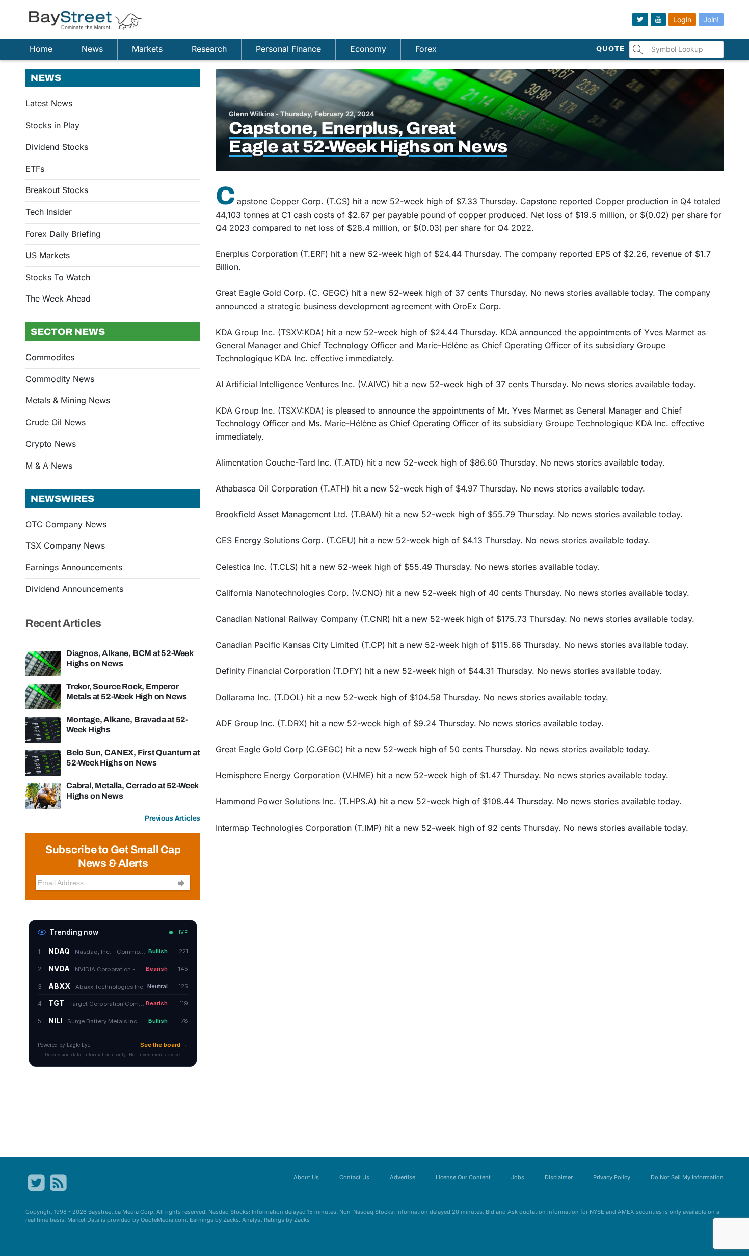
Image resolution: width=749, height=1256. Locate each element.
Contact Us (354, 1177)
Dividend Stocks (56, 147)
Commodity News (59, 379)
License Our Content (463, 1177)
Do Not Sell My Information (687, 1177)
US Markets (47, 255)
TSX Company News (65, 545)
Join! (711, 19)
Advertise (402, 1177)
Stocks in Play (52, 125)
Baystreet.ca (104, 1211)
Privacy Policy (611, 1177)
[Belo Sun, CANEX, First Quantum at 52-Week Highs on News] (43, 762)
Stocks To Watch (57, 277)
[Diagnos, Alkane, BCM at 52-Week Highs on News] (43, 663)
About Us (306, 1177)
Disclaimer (559, 1177)
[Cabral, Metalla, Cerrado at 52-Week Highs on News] (43, 795)
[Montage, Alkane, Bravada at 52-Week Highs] (43, 729)
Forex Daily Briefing (63, 234)
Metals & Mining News (67, 400)
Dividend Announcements (74, 589)
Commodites (49, 357)
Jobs (517, 1177)
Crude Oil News (55, 422)
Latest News (48, 103)
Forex (426, 49)
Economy (368, 49)
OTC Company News (65, 524)
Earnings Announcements (73, 567)
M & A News (48, 465)
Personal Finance (288, 49)
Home (41, 49)
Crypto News (50, 444)
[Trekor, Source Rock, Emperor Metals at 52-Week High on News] (43, 696)
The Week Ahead (58, 298)
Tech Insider (48, 212)
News (92, 49)
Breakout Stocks (56, 190)
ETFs (34, 168)
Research (209, 49)
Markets (147, 49)
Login (682, 19)
